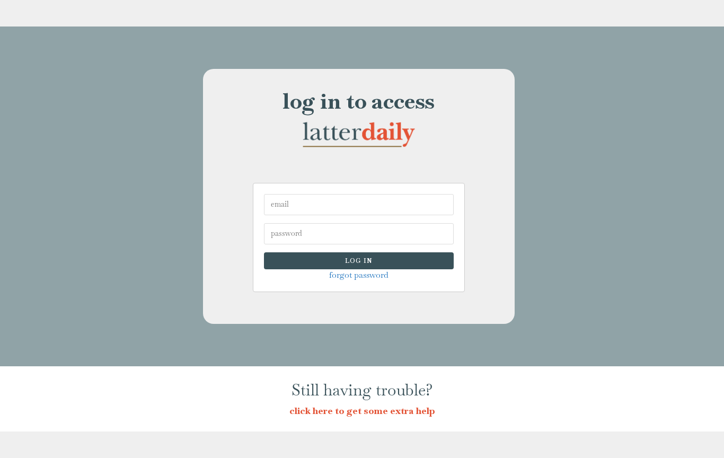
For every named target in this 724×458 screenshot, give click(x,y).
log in (359, 261)
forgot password (359, 274)
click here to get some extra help (362, 410)
